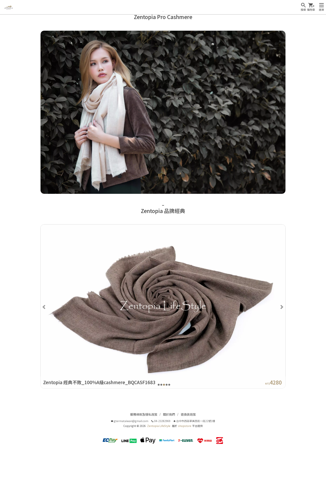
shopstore (184, 426)
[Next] (281, 306)
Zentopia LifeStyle (158, 426)
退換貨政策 (188, 414)
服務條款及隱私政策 (143, 414)
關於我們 (169, 414)
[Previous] (44, 306)
